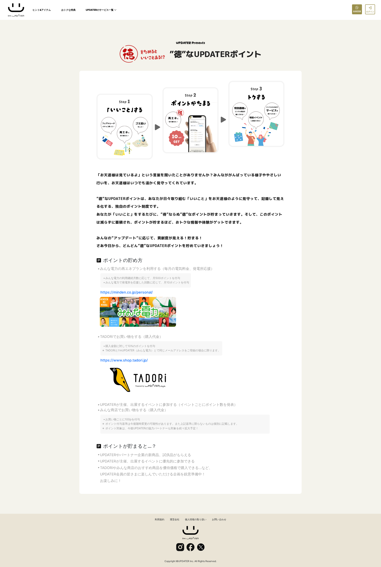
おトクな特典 (68, 9)
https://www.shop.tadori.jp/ (124, 360)
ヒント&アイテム (42, 9)
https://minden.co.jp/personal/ (126, 292)
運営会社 (174, 519)
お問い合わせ (219, 519)
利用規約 (159, 519)
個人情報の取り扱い (195, 519)
